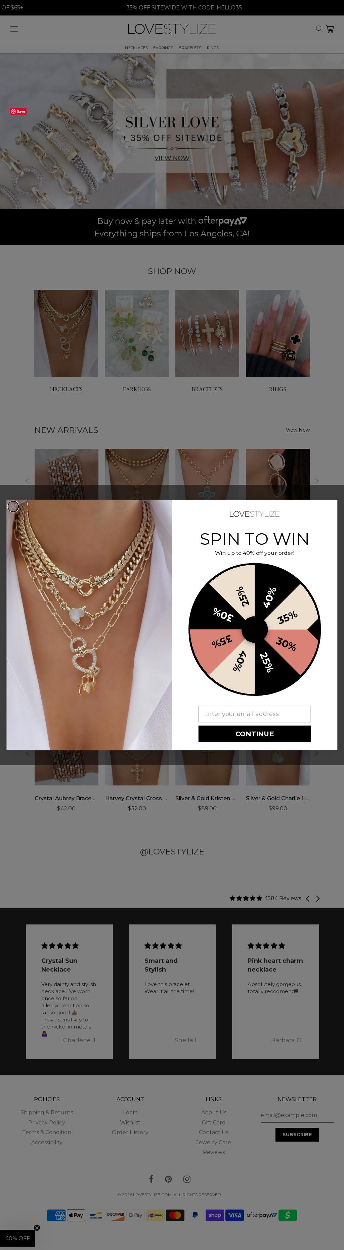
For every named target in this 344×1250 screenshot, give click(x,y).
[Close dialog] (13, 506)
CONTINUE (254, 734)
